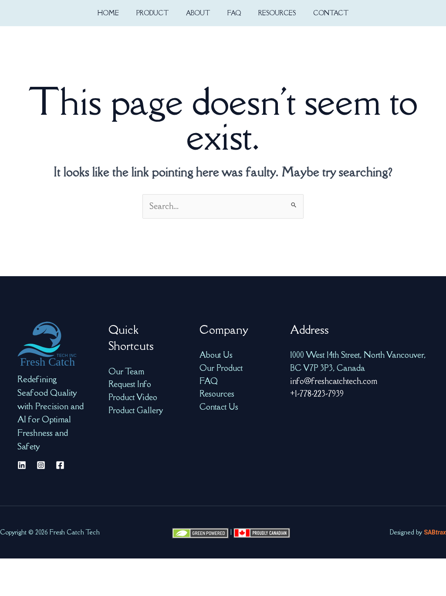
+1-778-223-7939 (317, 393)
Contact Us (218, 406)
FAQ (208, 381)
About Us (216, 354)
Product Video (132, 397)
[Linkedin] (21, 465)
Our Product (221, 368)
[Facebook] (60, 465)
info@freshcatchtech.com (333, 381)
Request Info (129, 384)
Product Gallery (135, 410)
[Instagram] (41, 465)
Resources (216, 393)
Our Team (126, 371)
